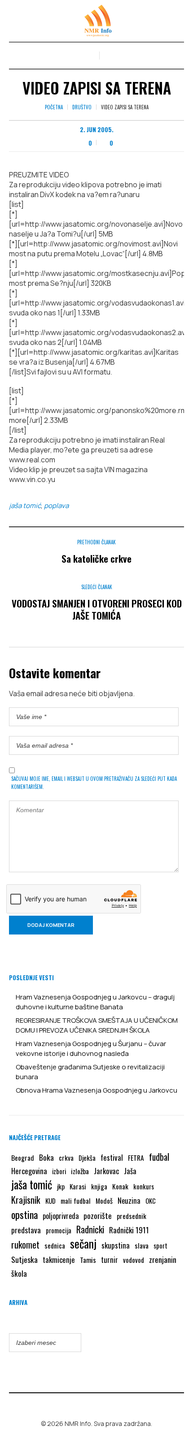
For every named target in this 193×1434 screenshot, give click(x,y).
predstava (26, 1230)
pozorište (97, 1215)
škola (19, 1273)
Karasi (78, 1186)
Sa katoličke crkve (96, 558)
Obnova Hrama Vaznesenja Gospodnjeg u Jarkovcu (96, 1090)
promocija (58, 1230)
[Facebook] (90, 1404)
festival (112, 1157)
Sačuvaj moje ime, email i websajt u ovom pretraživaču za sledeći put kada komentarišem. (94, 782)
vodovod (133, 1260)
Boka (46, 1157)
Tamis (88, 1259)
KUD (50, 1201)
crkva (66, 1158)
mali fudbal (76, 1201)
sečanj (83, 1243)
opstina (24, 1214)
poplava (56, 505)
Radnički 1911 (129, 1230)
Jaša (130, 1170)
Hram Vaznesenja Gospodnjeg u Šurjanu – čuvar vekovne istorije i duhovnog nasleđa (91, 1048)
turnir (109, 1259)
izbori (59, 1171)
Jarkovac (106, 1170)
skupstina (115, 1245)
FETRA (136, 1158)
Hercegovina (29, 1170)
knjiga (99, 1186)
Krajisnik (25, 1199)
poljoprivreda (61, 1215)
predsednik (131, 1216)
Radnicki (90, 1229)
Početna (54, 107)
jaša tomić (25, 505)
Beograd (22, 1157)
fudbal (159, 1156)
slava (142, 1245)
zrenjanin (162, 1259)
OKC (150, 1201)
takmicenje (59, 1259)
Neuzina (129, 1200)
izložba (80, 1171)
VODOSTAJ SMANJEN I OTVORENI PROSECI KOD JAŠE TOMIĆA (97, 609)
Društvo (82, 107)
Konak (120, 1186)
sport (160, 1245)
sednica (54, 1245)
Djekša (87, 1158)
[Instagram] (103, 1404)
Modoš (104, 1200)
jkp (61, 1186)
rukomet (25, 1244)
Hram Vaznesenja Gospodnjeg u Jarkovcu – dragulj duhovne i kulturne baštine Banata (95, 1002)
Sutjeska (24, 1259)
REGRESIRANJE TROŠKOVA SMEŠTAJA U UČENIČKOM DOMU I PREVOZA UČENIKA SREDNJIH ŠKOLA (97, 1025)
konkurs (143, 1186)
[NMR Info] (96, 20)
